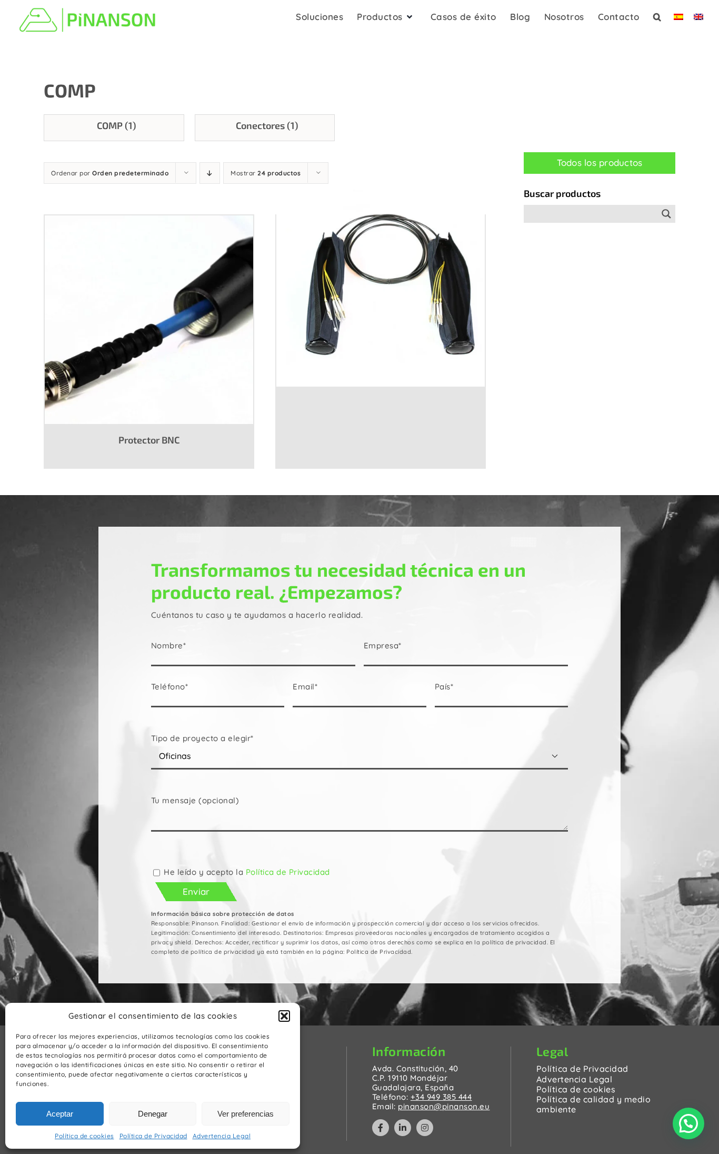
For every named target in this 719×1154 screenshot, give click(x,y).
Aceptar (59, 1113)
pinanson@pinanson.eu (444, 1106)
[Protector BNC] (149, 319)
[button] (284, 1016)
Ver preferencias (245, 1113)
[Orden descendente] (209, 173)
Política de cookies (84, 1136)
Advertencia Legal (222, 1136)
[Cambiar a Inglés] (698, 20)
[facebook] (380, 1127)
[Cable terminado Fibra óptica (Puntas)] (380, 281)
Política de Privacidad (153, 1136)
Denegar (152, 1113)
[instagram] (424, 1127)
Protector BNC (148, 440)
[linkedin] (402, 1127)
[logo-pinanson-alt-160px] (87, 7)
